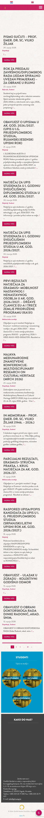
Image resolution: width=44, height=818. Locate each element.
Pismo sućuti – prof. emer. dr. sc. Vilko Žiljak (20, 40)
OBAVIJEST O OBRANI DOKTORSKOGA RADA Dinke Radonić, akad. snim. (21, 612)
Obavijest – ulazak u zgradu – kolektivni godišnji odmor (20, 579)
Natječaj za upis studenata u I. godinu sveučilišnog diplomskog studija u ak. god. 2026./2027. (21, 189)
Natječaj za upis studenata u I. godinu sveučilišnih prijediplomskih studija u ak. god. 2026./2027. (21, 241)
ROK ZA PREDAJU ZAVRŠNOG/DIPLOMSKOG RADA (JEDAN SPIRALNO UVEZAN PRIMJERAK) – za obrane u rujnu (22, 75)
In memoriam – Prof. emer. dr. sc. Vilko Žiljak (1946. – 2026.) (20, 419)
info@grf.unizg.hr (15, 799)
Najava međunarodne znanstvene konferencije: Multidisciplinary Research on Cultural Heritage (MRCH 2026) (19, 366)
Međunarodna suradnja (9, 319)
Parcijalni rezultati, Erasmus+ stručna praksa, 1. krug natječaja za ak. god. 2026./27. (21, 466)
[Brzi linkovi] (39, 813)
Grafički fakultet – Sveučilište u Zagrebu (22, 7)
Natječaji (5, 150)
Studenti (11, 89)
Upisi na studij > (22, 663)
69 (27, 647)
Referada (5, 89)
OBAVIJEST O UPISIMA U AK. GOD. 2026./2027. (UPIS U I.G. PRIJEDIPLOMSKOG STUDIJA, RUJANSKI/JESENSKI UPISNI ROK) (21, 132)
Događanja (5, 50)
